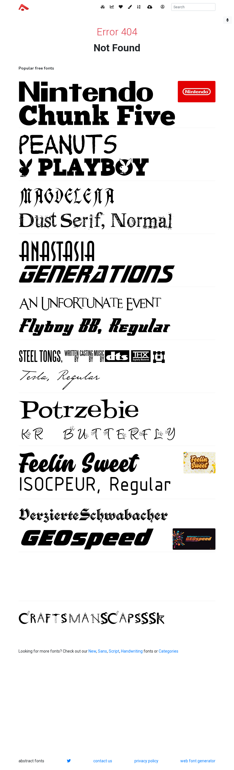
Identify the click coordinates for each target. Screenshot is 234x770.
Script (114, 651)
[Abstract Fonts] (24, 7)
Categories (168, 651)
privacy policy (146, 761)
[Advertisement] (117, 579)
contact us (102, 761)
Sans (102, 651)
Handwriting (132, 651)
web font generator (197, 761)
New (92, 651)
